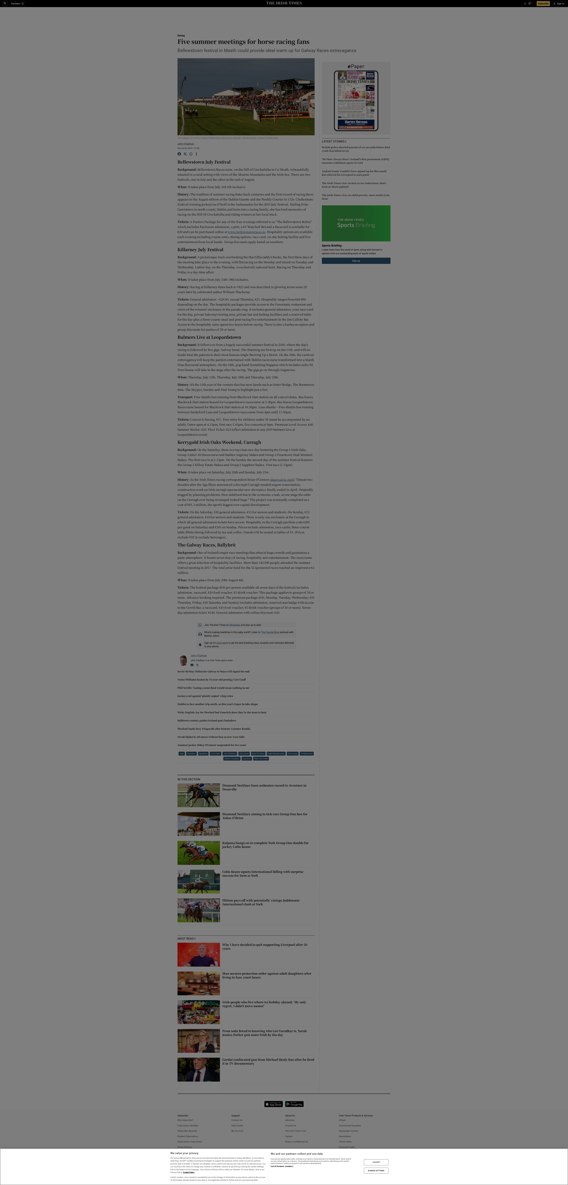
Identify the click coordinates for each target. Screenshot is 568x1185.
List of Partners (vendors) (282, 1166)
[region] (284, 1167)
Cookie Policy (189, 1172)
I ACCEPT (376, 1162)
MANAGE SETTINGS (376, 1170)
